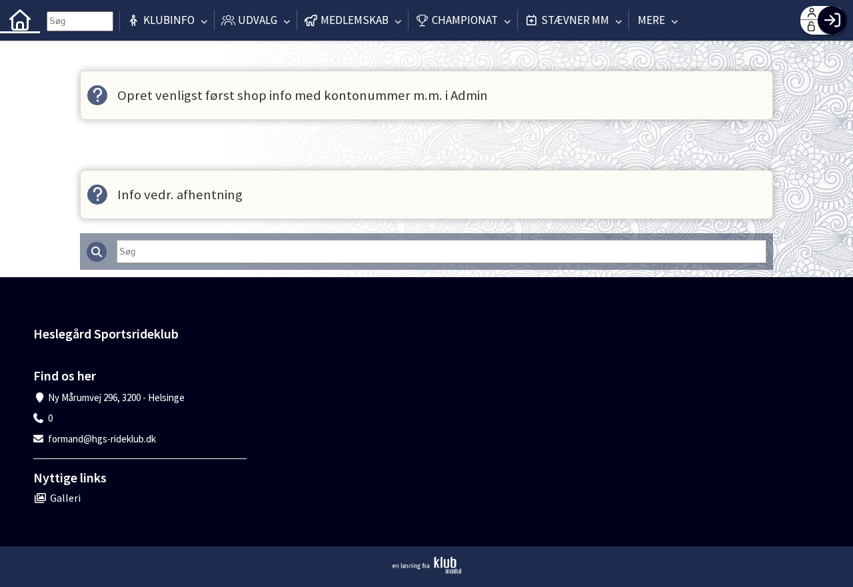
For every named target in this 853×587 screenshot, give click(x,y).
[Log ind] (832, 20)
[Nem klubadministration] (427, 565)
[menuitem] (20, 20)
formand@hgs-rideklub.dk (102, 438)
